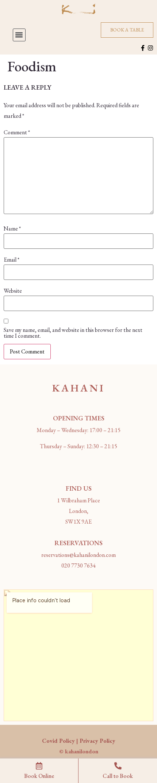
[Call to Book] (118, 765)
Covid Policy (58, 741)
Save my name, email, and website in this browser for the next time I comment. (73, 333)
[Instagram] (150, 48)
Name (12, 229)
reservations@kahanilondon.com (78, 555)
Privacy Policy (97, 741)
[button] (19, 35)
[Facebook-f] (143, 48)
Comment (17, 132)
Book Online (39, 776)
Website (13, 291)
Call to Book (118, 776)
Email (11, 260)
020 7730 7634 (78, 565)
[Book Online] (39, 765)
